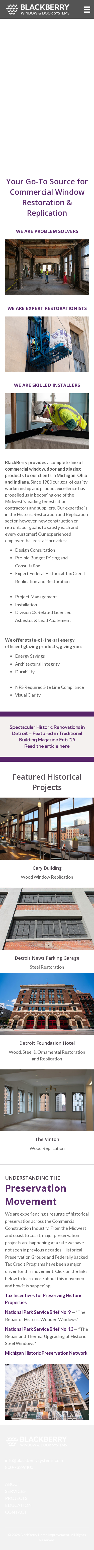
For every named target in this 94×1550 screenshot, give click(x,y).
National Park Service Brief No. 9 (38, 1312)
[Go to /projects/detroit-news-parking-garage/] (47, 964)
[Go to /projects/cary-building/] (47, 874)
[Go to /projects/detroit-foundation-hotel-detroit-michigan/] (47, 1052)
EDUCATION (18, 1505)
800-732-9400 (19, 1467)
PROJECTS (16, 1498)
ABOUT (13, 1484)
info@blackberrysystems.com (34, 1460)
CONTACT (16, 1512)
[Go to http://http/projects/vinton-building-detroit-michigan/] (47, 1145)
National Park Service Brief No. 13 (39, 1329)
